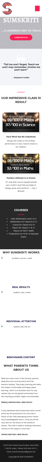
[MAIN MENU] (37, 8)
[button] (21, 37)
